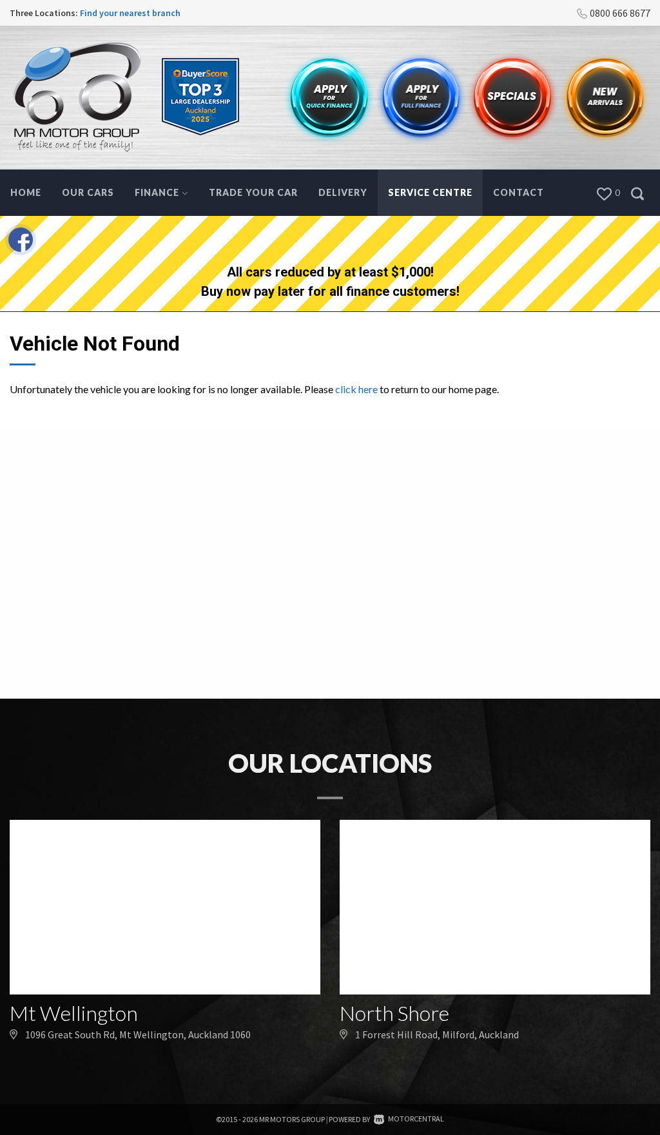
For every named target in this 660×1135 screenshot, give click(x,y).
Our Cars (88, 192)
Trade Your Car (253, 192)
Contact (518, 192)
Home (25, 192)
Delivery (342, 192)
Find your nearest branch (130, 13)
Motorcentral (416, 1118)
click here (356, 389)
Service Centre (430, 192)
